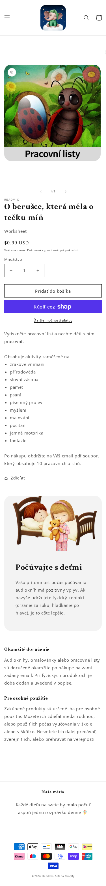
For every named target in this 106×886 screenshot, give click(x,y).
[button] (7, 18)
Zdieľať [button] (18, 478)
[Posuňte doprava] (65, 191)
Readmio (48, 876)
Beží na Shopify (65, 876)
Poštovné (34, 250)
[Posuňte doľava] (40, 191)
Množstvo (13, 259)
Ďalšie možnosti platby (53, 320)
